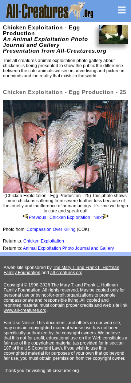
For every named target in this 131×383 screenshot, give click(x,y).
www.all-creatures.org (25, 310)
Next (98, 217)
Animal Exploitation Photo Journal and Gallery (68, 248)
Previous (37, 217)
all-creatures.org (66, 272)
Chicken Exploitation (69, 217)
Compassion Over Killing (51, 229)
